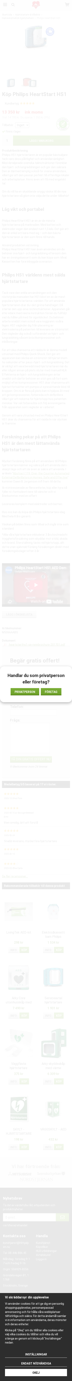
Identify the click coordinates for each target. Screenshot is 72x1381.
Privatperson (25, 692)
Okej (36, 1372)
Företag (51, 692)
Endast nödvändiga (36, 1363)
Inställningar (36, 1354)
